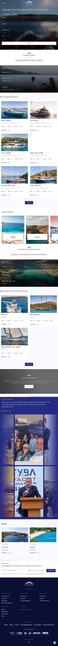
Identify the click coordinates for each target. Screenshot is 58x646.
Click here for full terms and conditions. (35, 573)
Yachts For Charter (5, 596)
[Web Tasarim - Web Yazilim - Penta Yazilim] (29, 642)
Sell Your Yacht (42, 596)
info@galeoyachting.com (27, 609)
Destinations (4, 598)
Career (2, 616)
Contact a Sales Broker (25, 600)
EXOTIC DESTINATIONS (48, 625)
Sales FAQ (22, 598)
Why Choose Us (4, 613)
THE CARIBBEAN (37, 625)
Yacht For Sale (23, 596)
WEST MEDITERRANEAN (26, 625)
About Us (3, 609)
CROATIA (17, 625)
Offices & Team (4, 611)
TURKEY (6, 625)
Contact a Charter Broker (6, 602)
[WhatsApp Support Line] (54, 642)
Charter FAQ (4, 600)
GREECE (11, 625)
